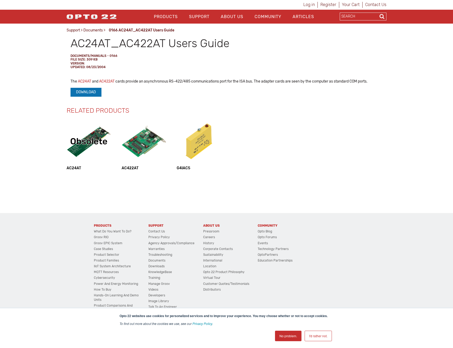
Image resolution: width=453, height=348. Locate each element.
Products (166, 16)
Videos (153, 289)
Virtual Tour (211, 278)
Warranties (156, 249)
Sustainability (213, 255)
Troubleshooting (160, 255)
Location (209, 266)
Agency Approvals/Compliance (171, 243)
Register (328, 4)
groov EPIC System (108, 243)
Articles (303, 16)
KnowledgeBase (160, 272)
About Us (232, 16)
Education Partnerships (275, 260)
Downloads (156, 266)
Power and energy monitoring (116, 284)
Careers (209, 237)
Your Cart (351, 4)
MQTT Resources (106, 272)
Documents (93, 30)
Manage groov (159, 284)
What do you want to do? (112, 231)
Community (268, 16)
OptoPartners (268, 255)
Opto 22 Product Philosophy (224, 272)
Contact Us (375, 4)
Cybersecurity (104, 278)
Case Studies (103, 249)
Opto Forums (267, 237)
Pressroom (211, 231)
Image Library (158, 301)
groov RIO (101, 237)
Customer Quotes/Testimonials (226, 284)
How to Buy (102, 289)
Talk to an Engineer (162, 307)
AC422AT (107, 81)
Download (86, 92)
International (212, 260)
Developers (156, 295)
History (208, 243)
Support (199, 16)
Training (154, 278)
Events (263, 243)
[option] (89, 145)
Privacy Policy (202, 323)
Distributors (212, 289)
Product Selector (106, 255)
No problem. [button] (288, 336)
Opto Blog (265, 231)
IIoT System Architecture (112, 266)
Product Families (106, 260)
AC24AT (84, 81)
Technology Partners (273, 249)
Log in (309, 4)
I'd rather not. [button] (318, 336)
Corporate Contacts (218, 249)
